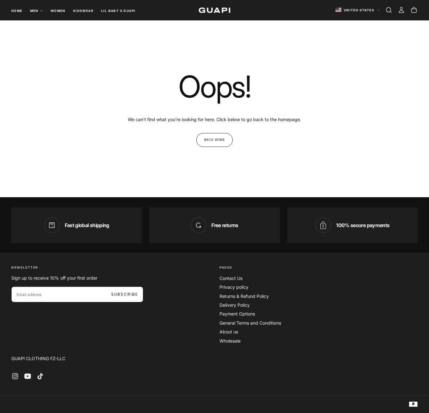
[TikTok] (40, 376)
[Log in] (401, 10)
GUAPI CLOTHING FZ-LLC (38, 358)
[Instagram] (15, 376)
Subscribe (124, 294)
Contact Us (231, 278)
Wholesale (230, 340)
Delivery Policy (235, 305)
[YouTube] (27, 376)
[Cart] (414, 10)
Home (17, 11)
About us (229, 331)
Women (58, 11)
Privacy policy (234, 287)
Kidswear (83, 11)
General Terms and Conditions (250, 323)
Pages (226, 267)
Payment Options (237, 313)
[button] (389, 10)
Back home (214, 139)
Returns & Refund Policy (244, 296)
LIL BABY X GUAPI (118, 11)
